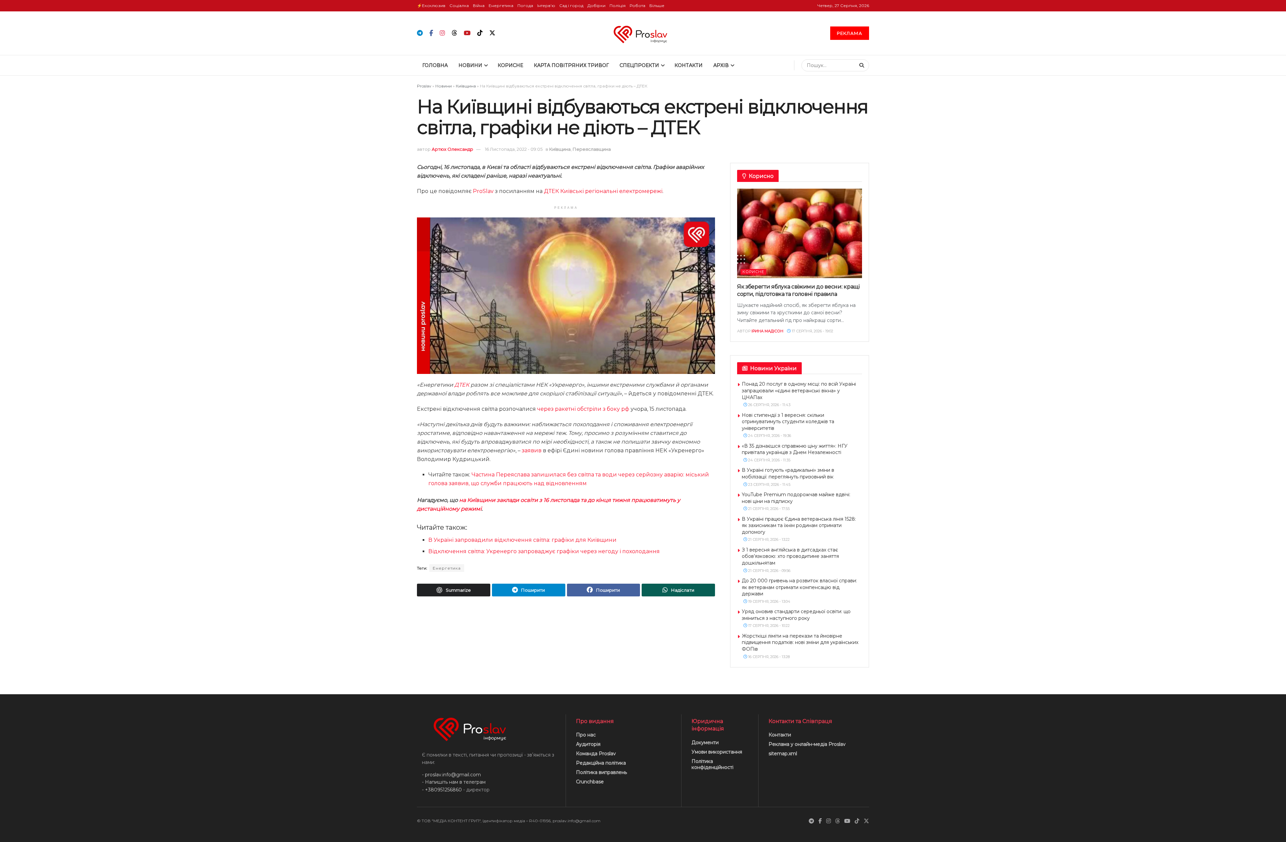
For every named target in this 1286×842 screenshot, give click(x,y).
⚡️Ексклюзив (431, 5)
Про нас (586, 735)
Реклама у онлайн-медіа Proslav (807, 744)
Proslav (424, 85)
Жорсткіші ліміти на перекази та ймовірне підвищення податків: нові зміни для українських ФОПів (800, 642)
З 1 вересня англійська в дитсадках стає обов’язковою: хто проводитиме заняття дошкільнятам (790, 556)
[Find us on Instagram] (442, 33)
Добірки (596, 5)
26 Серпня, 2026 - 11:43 (768, 404)
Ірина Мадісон (767, 331)
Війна (479, 5)
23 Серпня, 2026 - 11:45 (768, 484)
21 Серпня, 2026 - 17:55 (768, 508)
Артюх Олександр (452, 149)
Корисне (510, 65)
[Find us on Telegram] (420, 33)
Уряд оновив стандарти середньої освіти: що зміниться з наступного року (796, 614)
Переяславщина (592, 149)
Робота (637, 5)
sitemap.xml (783, 754)
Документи (705, 742)
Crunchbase (590, 782)
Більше (656, 5)
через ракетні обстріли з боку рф (583, 409)
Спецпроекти (639, 65)
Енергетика (501, 5)
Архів (721, 65)
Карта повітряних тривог (571, 65)
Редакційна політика (601, 763)
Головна (435, 65)
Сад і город (571, 5)
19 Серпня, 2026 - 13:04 (768, 601)
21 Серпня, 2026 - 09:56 (768, 570)
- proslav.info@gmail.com (451, 775)
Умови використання (717, 752)
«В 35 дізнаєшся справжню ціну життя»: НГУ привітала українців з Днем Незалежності (795, 449)
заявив (532, 450)
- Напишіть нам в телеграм (454, 782)
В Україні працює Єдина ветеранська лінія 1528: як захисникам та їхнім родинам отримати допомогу (799, 525)
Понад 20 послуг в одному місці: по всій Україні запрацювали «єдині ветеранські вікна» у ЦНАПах (799, 390)
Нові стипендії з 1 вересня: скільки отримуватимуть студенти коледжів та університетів (788, 421)
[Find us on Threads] (454, 33)
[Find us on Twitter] (492, 33)
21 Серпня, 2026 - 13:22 (768, 539)
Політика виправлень (601, 772)
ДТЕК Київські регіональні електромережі (603, 191)
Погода (525, 5)
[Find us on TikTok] (480, 33)
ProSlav (483, 191)
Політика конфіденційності (712, 764)
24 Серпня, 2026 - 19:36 (769, 435)
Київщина (466, 85)
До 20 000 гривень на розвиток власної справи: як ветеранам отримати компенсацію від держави (799, 587)
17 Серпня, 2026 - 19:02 (812, 331)
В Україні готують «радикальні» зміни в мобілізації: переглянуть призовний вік (788, 473)
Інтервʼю (546, 5)
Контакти (688, 65)
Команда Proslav (596, 754)
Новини (470, 65)
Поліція (618, 5)
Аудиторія (588, 744)
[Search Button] (862, 65)
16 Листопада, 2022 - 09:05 (514, 149)
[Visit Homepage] (643, 33)
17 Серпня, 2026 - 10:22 (768, 625)
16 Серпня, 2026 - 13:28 (768, 656)
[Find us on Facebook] (431, 33)
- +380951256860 (442, 790)
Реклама (849, 33)
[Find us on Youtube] (467, 33)
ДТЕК (461, 385)
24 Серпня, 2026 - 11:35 (768, 460)
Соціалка (459, 5)
